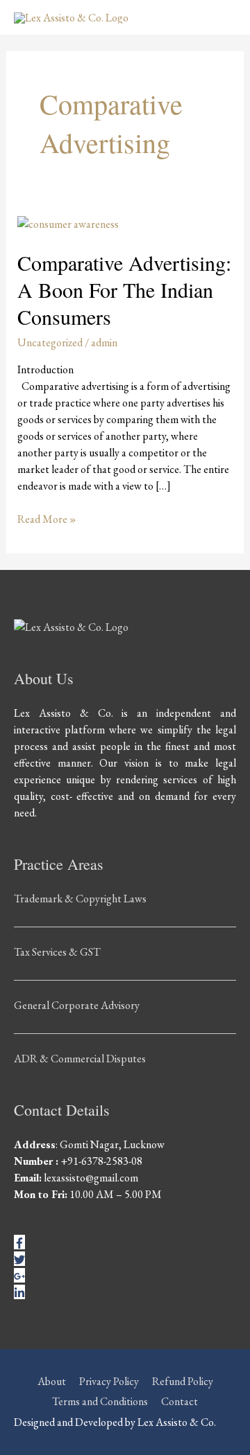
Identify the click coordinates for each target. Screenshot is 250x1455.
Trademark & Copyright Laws (80, 898)
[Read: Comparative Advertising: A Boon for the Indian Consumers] (68, 222)
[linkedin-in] (19, 1292)
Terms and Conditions (100, 1401)
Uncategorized (50, 342)
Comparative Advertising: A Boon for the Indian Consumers (124, 289)
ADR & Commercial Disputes (80, 1058)
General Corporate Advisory (77, 1005)
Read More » (46, 518)
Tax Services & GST (57, 952)
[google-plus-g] (19, 1275)
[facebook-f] (19, 1242)
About (52, 1381)
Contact (179, 1401)
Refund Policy (182, 1381)
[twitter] (19, 1258)
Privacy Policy (109, 1381)
